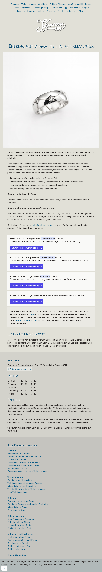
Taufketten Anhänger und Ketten (22, 540)
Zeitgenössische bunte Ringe (20, 501)
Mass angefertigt (40, 7)
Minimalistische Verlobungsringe (21, 486)
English (85, 7)
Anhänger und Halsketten (79, 4)
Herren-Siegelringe (21, 7)
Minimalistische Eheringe (18, 453)
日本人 (82, 11)
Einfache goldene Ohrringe (19, 522)
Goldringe (42, 4)
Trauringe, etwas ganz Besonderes (23, 465)
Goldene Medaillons (16, 549)
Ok (4, 568)
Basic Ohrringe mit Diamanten (20, 519)
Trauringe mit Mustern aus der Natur (23, 462)
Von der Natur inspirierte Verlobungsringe (26, 489)
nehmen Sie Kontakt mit (26, 320)
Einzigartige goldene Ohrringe (20, 528)
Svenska (51, 11)
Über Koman (56, 7)
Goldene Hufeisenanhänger (19, 546)
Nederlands (71, 11)
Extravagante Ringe (16, 510)
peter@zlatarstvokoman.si (44, 225)
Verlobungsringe (28, 4)
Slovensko (75, 7)
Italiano (41, 11)
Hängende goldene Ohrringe (20, 525)
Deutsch (21, 11)
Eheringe (15, 4)
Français (31, 11)
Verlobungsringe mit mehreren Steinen (24, 483)
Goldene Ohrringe (58, 4)
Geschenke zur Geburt (17, 543)
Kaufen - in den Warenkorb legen (26, 248)
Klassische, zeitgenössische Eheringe (24, 456)
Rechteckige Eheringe (17, 468)
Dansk (60, 11)
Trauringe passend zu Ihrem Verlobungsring (27, 471)
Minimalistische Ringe (17, 507)
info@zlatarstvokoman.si (19, 369)
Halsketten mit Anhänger (18, 537)
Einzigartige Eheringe (16, 459)
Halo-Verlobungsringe (17, 492)
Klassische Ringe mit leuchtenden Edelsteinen (28, 504)
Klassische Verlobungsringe (19, 480)
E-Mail (32, 314)
